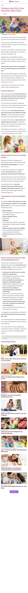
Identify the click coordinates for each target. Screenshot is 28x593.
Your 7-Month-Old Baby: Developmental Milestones (14, 450)
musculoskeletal (17, 234)
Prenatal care (4, 430)
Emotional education (6, 484)
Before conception (5, 412)
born (16, 172)
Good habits (4, 393)
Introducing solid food (6, 375)
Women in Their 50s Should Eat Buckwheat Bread (11, 396)
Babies (2, 5)
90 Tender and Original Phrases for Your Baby (14, 487)
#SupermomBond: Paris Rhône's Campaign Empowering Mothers (11, 469)
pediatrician (4, 331)
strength (3, 107)
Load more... (14, 491)
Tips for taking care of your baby (9, 448)
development (9, 82)
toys (19, 126)
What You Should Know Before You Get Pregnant (13, 414)
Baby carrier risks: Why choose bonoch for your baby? (13, 359)
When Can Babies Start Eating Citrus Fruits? (12, 377)
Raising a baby (4, 466)
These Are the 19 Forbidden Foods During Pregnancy (12, 432)
